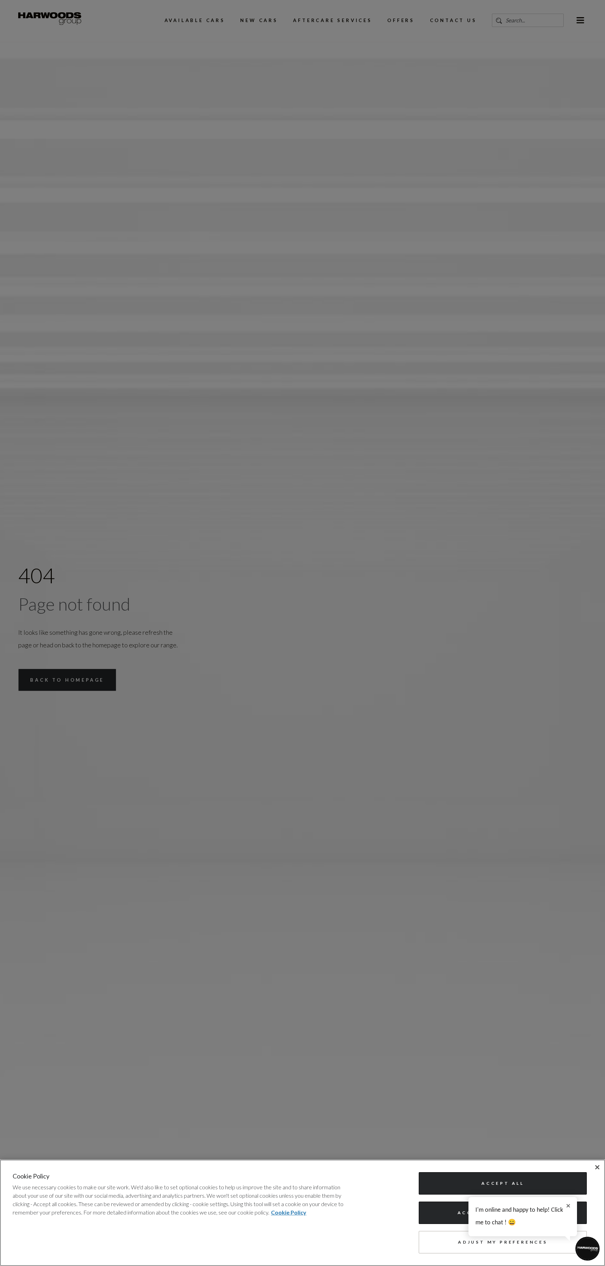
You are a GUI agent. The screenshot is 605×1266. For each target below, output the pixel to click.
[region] (302, 1213)
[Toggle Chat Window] (587, 1248)
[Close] (597, 1167)
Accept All (502, 1183)
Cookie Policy (288, 1212)
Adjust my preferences (503, 1242)
